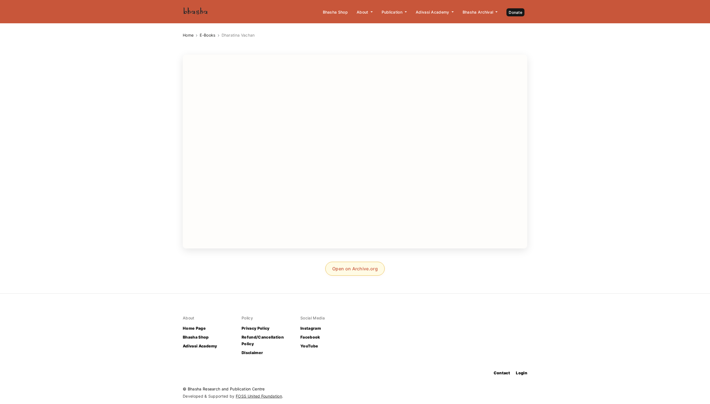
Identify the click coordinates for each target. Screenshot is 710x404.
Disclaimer (252, 352)
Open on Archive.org (355, 268)
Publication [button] (393, 12)
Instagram (310, 328)
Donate (515, 12)
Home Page (194, 328)
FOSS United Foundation (259, 396)
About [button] (363, 12)
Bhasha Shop (335, 12)
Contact (502, 372)
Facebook (310, 337)
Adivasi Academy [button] (433, 12)
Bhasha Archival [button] (479, 12)
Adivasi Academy (200, 346)
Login (521, 372)
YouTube (309, 346)
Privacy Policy (255, 328)
